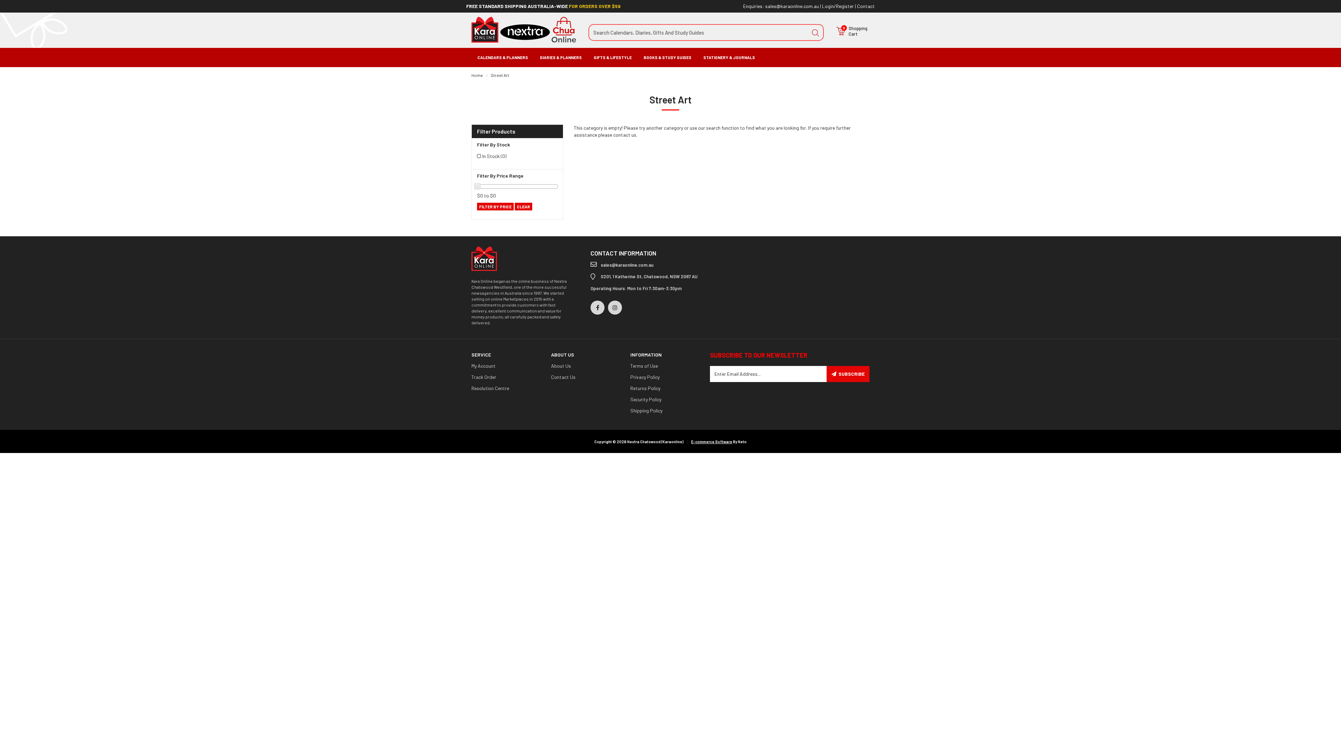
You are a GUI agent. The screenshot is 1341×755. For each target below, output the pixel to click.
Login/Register (838, 6)
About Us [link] (561, 366)
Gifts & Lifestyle (613, 57)
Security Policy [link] (645, 399)
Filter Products (496, 131)
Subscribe (851, 374)
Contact (866, 6)
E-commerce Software (711, 441)
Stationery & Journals (729, 57)
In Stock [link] (494, 156)
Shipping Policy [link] (646, 411)
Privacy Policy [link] (645, 377)
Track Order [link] (483, 377)
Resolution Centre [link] (490, 388)
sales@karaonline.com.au (792, 6)
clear (523, 206)
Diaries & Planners (561, 57)
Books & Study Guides (667, 57)
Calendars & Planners (502, 57)
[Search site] (815, 32)
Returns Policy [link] (645, 388)
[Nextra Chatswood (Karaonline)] (523, 29)
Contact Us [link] (563, 377)
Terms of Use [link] (644, 366)
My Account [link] (483, 366)
